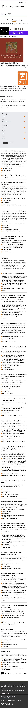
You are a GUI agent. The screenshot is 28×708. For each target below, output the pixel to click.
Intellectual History (22, 205)
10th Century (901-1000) (15, 246)
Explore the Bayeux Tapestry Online (12, 501)
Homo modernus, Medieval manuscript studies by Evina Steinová (13, 399)
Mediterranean (20, 365)
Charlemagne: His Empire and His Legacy (13, 211)
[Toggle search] (26, 2)
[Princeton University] (7, 704)
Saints (3, 175)
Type (3, 136)
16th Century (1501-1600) (17, 281)
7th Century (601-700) (7, 244)
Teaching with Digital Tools (17, 597)
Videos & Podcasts (13, 173)
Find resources (3, 88)
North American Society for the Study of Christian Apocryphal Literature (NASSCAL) (13, 448)
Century (4, 114)
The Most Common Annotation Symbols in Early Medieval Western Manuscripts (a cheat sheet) (14, 376)
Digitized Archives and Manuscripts (10, 316)
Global (3, 286)
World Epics (4, 258)
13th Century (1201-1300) (13, 308)
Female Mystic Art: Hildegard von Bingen (13, 151)
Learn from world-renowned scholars (9, 65)
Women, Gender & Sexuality (8, 177)
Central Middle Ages (6, 170)
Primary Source (5, 173)
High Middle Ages (15, 338)
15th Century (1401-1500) (13, 309)
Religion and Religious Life (11, 175)
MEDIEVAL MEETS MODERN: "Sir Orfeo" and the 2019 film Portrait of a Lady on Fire (14, 324)
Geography (5, 125)
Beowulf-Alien (5, 651)
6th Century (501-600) (7, 303)
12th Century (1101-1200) (7, 168)
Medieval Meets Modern (9, 36)
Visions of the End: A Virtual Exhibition (13, 421)
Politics (19, 175)
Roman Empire (13, 438)
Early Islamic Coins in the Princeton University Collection (12, 237)
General (21, 283)
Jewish (23, 441)
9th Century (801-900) (7, 277)
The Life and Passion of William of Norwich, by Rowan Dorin (11, 553)
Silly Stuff (4, 598)
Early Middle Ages (15, 283)
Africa (3, 365)
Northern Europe (5, 172)
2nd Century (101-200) (7, 273)
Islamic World (5, 251)
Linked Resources (22, 316)
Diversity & (8, 696)
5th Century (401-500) (15, 274)
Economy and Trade (10, 624)
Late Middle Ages (18, 284)
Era (3, 119)
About (19, 690)
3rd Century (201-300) (17, 273)
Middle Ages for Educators (15, 7)
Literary (3, 290)
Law (7, 646)
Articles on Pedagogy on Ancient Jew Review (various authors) (12, 574)
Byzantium (7, 365)
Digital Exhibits (5, 288)
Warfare (3, 496)
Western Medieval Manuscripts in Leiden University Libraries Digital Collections (13, 296)
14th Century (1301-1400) (17, 280)
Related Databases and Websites (16, 288)
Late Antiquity (11, 284)
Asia (6, 469)
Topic (3, 130)
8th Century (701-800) (17, 244)
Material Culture (5, 393)
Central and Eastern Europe (8, 314)
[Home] (3, 7)
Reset (11, 143)
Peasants (4, 622)
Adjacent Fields (5, 473)
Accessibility (5, 697)
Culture (23, 175)
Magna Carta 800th (7, 629)
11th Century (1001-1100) (7, 198)
